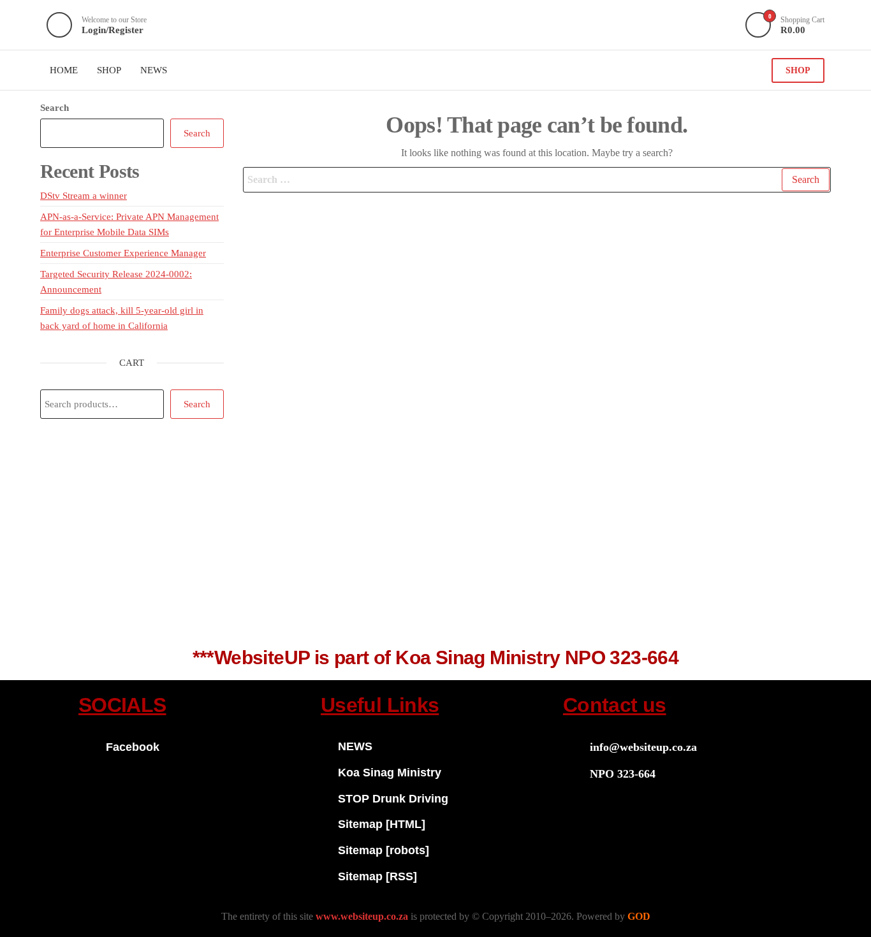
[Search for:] (537, 179)
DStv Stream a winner (83, 196)
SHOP (798, 70)
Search (54, 108)
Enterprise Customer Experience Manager (123, 253)
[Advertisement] (435, 540)
